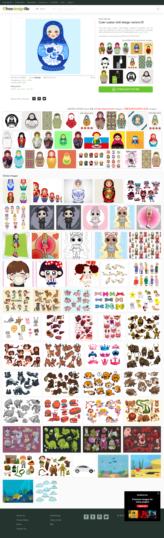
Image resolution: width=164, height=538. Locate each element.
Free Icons (43, 2)
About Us (21, 516)
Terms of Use (55, 520)
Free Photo (19, 2)
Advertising (55, 516)
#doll (13, 89)
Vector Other (26, 80)
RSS (51, 524)
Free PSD (54, 2)
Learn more (143, 32)
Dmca (19, 524)
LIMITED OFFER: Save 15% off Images (94, 109)
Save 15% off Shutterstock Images (137, 40)
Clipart (70, 2)
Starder (37, 78)
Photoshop (31, 2)
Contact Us (21, 529)
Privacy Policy (22, 520)
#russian (21, 89)
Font (62, 2)
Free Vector (7, 2)
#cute (30, 89)
